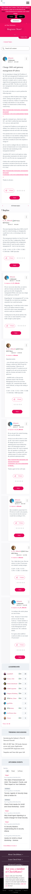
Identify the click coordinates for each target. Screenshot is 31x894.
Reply (14, 197)
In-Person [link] (20, 771)
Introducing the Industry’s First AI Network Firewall (14, 739)
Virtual (6, 775)
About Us (26, 890)
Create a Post (24, 37)
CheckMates (9, 845)
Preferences (16, 20)
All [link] (7, 771)
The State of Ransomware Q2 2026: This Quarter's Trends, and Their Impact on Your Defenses (15, 782)
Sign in (7, 876)
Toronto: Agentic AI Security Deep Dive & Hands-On (15, 794)
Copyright (11, 890)
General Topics (8, 42)
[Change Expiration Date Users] (28, 205)
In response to (12, 283)
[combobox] (15, 48)
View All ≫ (6, 723)
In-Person (7, 788)
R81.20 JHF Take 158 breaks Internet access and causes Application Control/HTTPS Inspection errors (15, 746)
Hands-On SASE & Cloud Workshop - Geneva (13, 839)
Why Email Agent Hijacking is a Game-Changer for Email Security (16, 817)
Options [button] (27, 42)
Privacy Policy (18, 890)
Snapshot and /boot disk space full (14, 752)
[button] (11, 16)
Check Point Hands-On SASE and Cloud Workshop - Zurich (14, 805)
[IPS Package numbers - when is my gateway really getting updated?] (2, 205)
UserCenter (15, 892)
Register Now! (14, 29)
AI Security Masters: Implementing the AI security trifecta (14, 829)
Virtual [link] (13, 771)
